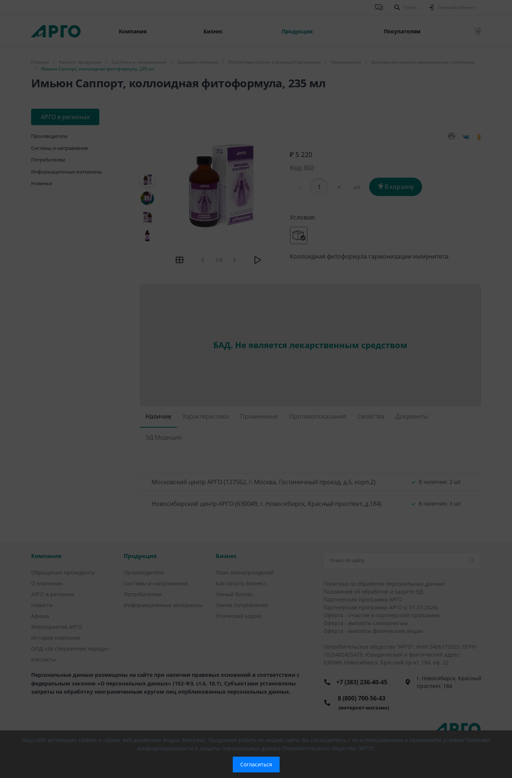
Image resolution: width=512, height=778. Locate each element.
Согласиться (256, 764)
